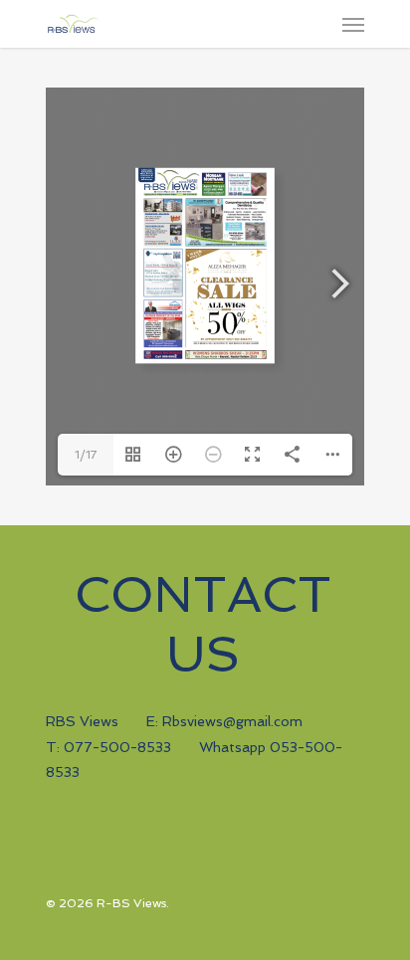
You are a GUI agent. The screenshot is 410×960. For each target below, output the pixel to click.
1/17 (86, 455)
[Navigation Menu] (353, 24)
